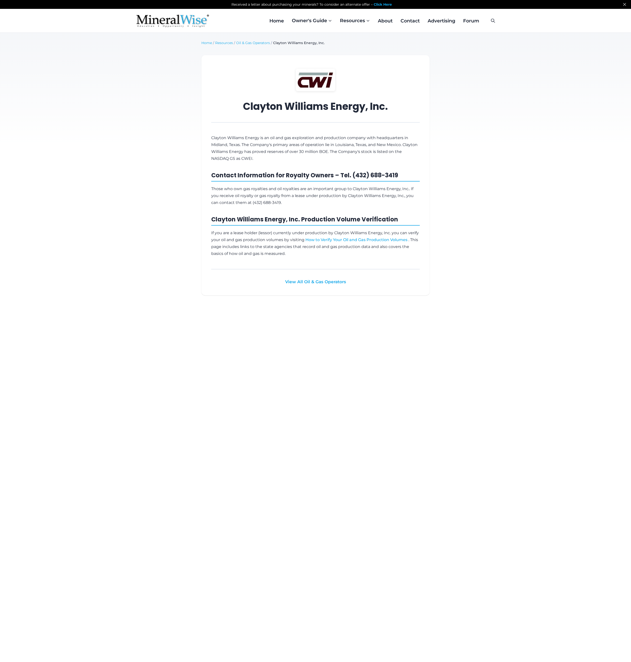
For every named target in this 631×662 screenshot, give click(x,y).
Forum (471, 21)
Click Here (383, 4)
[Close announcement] (624, 4)
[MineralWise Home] (172, 21)
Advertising (441, 21)
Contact (410, 21)
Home (276, 21)
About (385, 21)
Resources (224, 43)
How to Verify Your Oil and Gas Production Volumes (356, 239)
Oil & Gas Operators (253, 43)
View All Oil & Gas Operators (315, 281)
